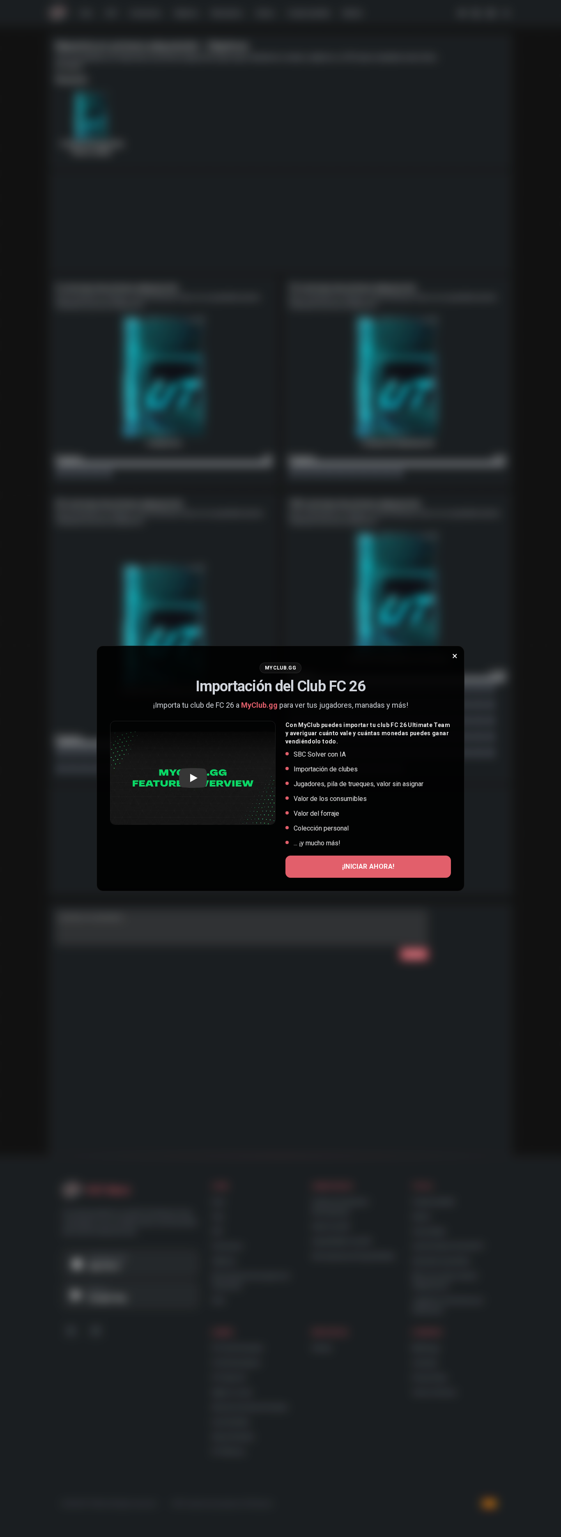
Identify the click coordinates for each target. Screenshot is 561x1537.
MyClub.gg (259, 705)
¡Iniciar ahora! (368, 866)
